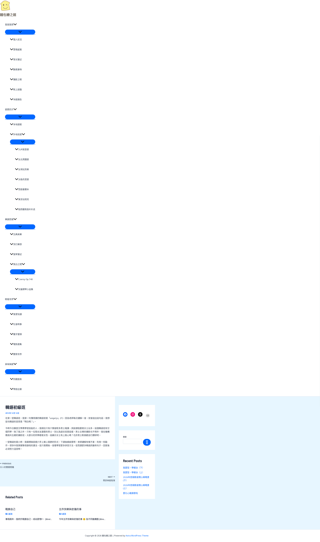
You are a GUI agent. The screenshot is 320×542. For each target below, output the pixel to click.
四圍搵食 (17, 379)
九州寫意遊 (23, 149)
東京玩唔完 (23, 199)
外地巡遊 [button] (17, 134)
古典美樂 (17, 234)
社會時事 (17, 324)
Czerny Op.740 (25, 279)
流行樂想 (17, 244)
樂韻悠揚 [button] (9, 219)
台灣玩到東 (23, 169)
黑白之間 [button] (17, 264)
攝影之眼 (17, 79)
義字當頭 (17, 334)
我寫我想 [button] (9, 24)
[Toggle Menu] (20, 32)
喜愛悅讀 (17, 314)
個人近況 (17, 39)
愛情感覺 (17, 49)
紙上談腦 (17, 89)
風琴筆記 (17, 254)
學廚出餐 (17, 389)
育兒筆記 (17, 59)
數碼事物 (17, 69)
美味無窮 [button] (9, 364)
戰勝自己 (10, 509)
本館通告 (17, 99)
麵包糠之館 (8, 15)
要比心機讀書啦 (130, 493)
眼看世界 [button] (9, 299)
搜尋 (124, 437)
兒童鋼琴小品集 (25, 289)
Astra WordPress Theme (137, 535)
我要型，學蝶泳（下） (133, 467)
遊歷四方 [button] (9, 109)
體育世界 (17, 354)
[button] (15, 25)
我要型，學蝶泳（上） (133, 472)
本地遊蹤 (17, 124)
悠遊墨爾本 (23, 189)
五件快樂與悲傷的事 (70, 509)
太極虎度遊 (23, 179)
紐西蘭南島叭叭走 (26, 209)
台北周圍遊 (23, 159)
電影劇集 (17, 344)
